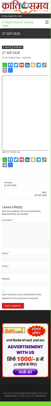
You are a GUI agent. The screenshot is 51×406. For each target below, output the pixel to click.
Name (5, 253)
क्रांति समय (18, 47)
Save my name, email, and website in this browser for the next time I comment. (21, 296)
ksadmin (26, 57)
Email (5, 266)
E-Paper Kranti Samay (18, 22)
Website (6, 278)
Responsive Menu (47, 22)
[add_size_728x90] (25, 350)
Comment (7, 220)
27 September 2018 (11, 57)
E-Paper (7, 47)
